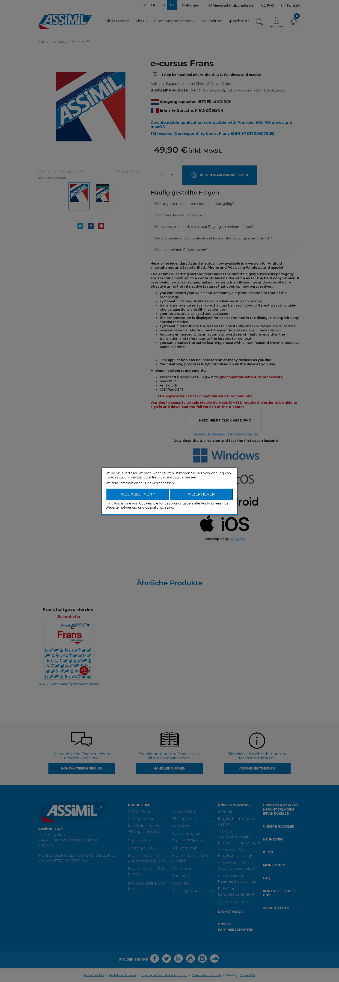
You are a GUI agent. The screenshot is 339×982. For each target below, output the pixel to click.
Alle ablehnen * (138, 494)
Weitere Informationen (124, 483)
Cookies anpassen (159, 483)
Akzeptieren (201, 494)
